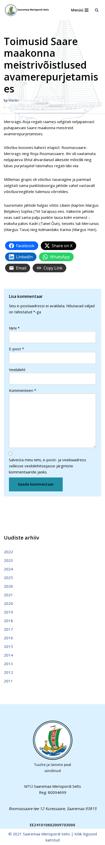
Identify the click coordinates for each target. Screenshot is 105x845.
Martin (14, 100)
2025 (8, 577)
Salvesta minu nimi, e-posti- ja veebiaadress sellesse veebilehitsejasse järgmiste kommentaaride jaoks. (47, 465)
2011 (8, 680)
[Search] (97, 10)
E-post (16, 348)
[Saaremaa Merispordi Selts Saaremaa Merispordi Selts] (28, 10)
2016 (8, 637)
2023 (8, 560)
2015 (8, 646)
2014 (8, 655)
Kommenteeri (22, 390)
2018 (8, 620)
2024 (8, 568)
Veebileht (17, 369)
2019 (8, 611)
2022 (8, 551)
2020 (8, 603)
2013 (8, 663)
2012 (8, 672)
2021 (8, 594)
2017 (8, 629)
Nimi (14, 328)
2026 (8, 586)
